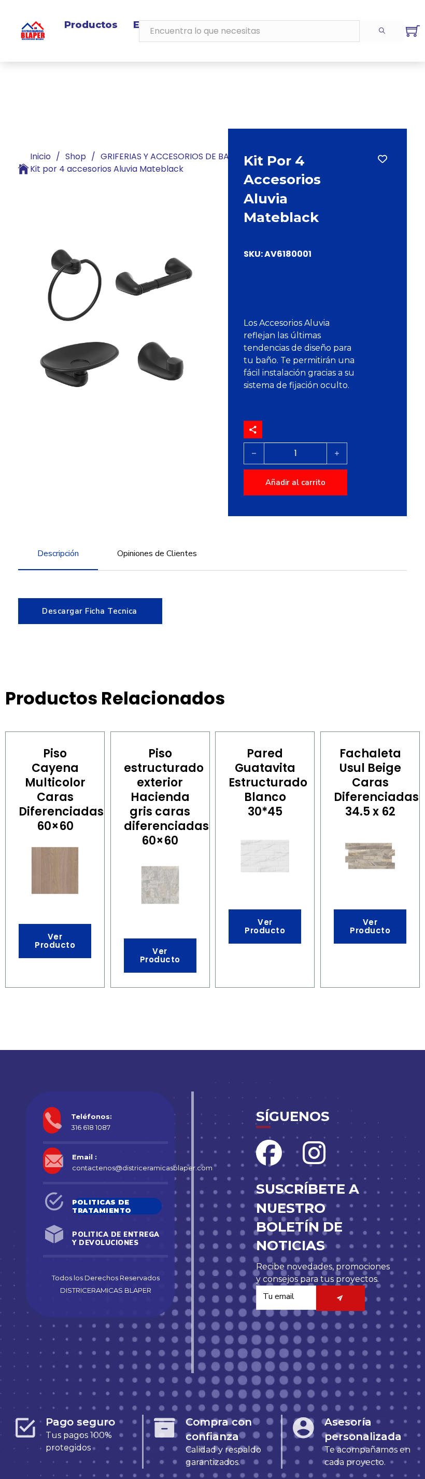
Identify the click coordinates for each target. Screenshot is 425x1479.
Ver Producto (55, 940)
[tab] (58, 558)
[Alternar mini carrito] (413, 31)
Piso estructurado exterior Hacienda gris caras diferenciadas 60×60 (166, 797)
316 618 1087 (90, 1127)
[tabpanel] (212, 606)
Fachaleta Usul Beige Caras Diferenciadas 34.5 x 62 (376, 782)
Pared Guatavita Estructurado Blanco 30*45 (268, 782)
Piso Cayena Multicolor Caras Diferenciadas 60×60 (61, 789)
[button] (198, 239)
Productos (91, 25)
